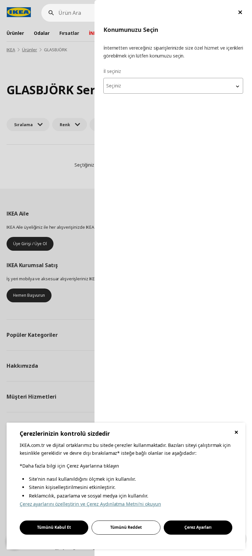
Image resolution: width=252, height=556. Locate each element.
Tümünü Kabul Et (54, 527)
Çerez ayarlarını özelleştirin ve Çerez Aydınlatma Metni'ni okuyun (90, 504)
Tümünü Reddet (126, 527)
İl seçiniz (112, 71)
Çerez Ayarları (198, 527)
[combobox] (173, 86)
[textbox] (173, 85)
